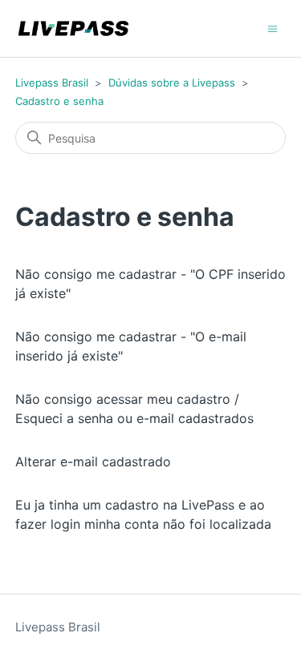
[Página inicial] (73, 28)
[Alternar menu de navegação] (272, 27)
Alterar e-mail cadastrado (93, 461)
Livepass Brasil (51, 82)
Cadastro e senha (59, 101)
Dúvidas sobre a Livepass (171, 82)
